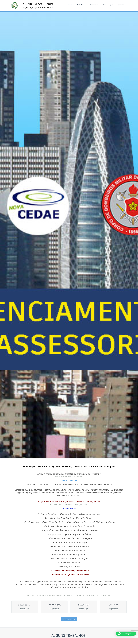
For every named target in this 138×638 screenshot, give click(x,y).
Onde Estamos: (69, 619)
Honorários (94, 5)
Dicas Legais (108, 5)
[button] (126, 634)
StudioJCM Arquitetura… (40, 4)
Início (70, 5)
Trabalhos (81, 5)
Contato (121, 5)
